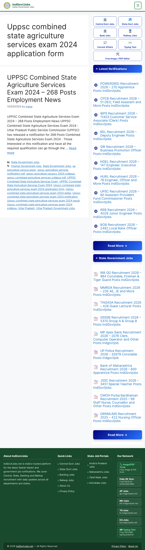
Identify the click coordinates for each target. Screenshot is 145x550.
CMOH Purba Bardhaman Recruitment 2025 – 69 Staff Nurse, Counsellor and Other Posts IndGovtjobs (115, 400)
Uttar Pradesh (26, 208)
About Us (65, 485)
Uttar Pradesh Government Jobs (55, 208)
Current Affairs (105, 44)
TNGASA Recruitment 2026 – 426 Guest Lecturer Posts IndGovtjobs (117, 306)
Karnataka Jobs (97, 482)
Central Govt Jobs (105, 21)
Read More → (117, 245)
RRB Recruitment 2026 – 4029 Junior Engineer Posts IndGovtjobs (117, 213)
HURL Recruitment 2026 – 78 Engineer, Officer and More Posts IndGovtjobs (116, 180)
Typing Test (130, 44)
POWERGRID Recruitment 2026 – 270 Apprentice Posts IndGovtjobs (116, 87)
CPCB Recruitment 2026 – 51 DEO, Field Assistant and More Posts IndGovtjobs (117, 102)
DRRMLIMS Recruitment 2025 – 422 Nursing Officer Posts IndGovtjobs (117, 417)
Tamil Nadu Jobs (98, 477)
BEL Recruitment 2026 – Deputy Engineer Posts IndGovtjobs (115, 135)
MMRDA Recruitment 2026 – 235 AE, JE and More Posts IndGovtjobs (116, 291)
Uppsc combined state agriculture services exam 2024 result (43, 200)
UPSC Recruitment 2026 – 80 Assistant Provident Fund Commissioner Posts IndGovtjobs (116, 196)
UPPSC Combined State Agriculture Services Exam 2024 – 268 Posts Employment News (42, 88)
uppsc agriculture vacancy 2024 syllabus (50, 173)
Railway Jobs (130, 33)
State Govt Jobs (130, 21)
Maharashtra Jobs (99, 471)
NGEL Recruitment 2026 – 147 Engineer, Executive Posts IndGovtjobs (116, 165)
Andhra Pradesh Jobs (98, 465)
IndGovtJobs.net (24, 546)
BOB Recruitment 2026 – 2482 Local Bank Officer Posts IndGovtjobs (115, 228)
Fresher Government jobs (26, 165)
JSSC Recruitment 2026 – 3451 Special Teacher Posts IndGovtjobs (117, 384)
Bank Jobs (105, 33)
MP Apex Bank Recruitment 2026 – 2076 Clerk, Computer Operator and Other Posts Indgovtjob (117, 337)
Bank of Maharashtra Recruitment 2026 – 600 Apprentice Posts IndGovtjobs (115, 369)
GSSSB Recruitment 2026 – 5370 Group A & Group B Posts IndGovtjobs (117, 321)
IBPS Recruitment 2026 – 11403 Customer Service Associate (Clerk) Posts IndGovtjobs (115, 118)
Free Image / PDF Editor (117, 56)
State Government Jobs (25, 162)
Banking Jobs (67, 474)
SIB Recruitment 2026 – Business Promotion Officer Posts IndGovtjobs (117, 150)
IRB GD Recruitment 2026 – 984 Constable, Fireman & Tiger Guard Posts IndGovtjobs (117, 276)
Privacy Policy (67, 491)
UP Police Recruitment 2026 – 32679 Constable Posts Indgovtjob (115, 354)
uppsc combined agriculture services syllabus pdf (36, 177)
